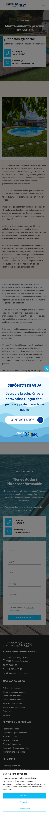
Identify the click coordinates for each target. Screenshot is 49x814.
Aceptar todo (24, 796)
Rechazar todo (24, 809)
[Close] (46, 368)
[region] (24, 792)
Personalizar (24, 802)
